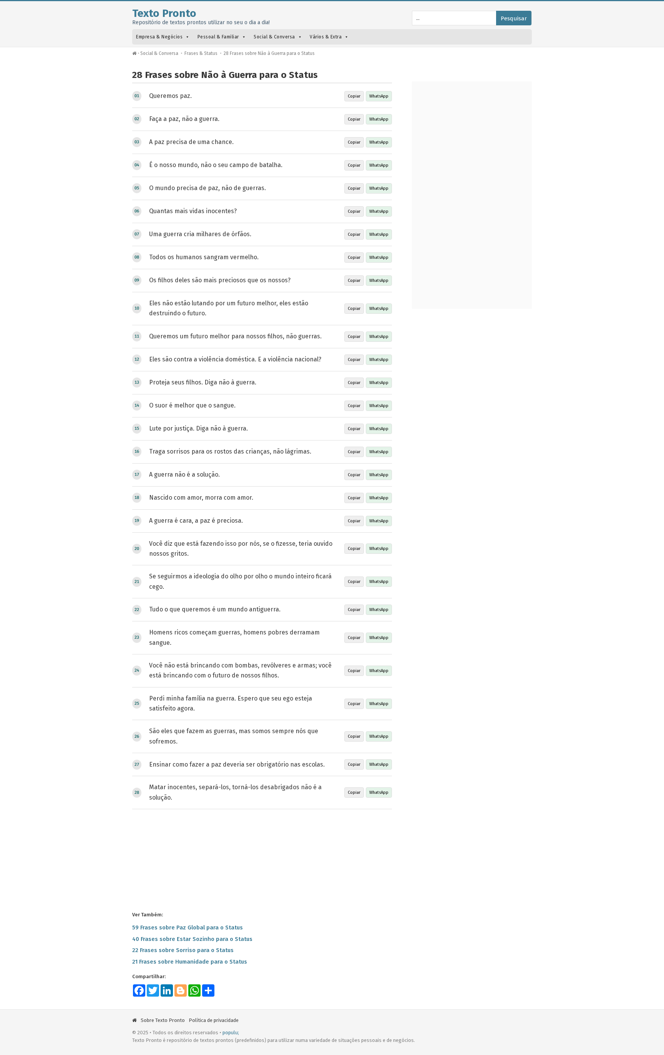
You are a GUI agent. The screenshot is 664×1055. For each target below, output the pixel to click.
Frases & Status (200, 53)
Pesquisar (514, 18)
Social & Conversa (274, 37)
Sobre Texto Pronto (163, 1020)
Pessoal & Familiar (218, 37)
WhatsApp (378, 96)
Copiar (354, 96)
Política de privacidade (214, 1020)
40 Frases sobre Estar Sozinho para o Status (192, 939)
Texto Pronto (164, 13)
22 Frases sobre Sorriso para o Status (183, 950)
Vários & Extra (326, 37)
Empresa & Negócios (159, 37)
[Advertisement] (262, 859)
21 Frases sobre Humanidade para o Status (189, 961)
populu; (230, 1032)
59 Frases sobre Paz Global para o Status (187, 927)
